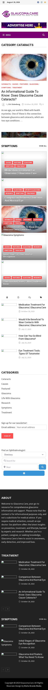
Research (9, 193)
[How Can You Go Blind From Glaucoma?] (9, 336)
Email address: (8, 427)
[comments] (29, 297)
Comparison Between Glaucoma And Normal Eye (32, 578)
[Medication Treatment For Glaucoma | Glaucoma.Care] (24, 168)
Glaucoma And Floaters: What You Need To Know (31, 655)
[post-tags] (41, 297)
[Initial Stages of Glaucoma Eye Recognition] (9, 641)
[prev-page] (3, 609)
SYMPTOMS (9, 619)
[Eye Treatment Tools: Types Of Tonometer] (9, 351)
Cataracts (6, 84)
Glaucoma (33, 84)
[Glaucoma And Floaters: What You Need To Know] (9, 654)
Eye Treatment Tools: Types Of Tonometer (29, 352)
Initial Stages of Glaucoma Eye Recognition (32, 642)
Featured (24, 84)
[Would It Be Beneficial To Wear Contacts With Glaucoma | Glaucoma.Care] (9, 319)
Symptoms (6, 87)
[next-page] (8, 609)
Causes (15, 84)
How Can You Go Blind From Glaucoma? (30, 337)
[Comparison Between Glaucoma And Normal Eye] (24, 195)
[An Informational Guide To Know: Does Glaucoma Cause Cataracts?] (9, 592)
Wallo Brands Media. (33, 686)
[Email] (45, 2)
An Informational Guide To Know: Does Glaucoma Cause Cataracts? (22, 95)
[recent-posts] (18, 297)
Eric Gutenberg (14, 104)
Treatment (17, 87)
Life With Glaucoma (32, 190)
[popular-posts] (7, 297)
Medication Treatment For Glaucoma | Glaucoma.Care (32, 306)
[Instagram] (42, 2)
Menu (8, 35)
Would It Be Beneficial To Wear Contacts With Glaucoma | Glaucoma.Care (32, 322)
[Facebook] (38, 2)
